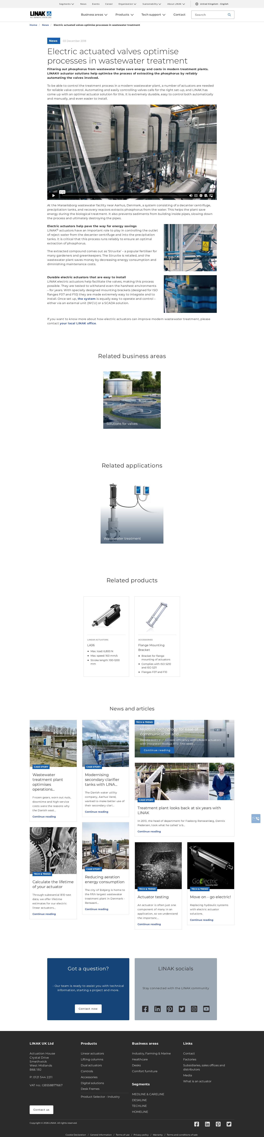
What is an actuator (197, 1081)
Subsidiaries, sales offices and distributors (204, 1067)
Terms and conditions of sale (182, 1135)
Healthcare (140, 1059)
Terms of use (122, 1135)
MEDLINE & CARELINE (148, 1094)
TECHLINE (139, 1106)
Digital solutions (92, 1083)
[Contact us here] (255, 818)
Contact (189, 1053)
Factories (189, 1059)
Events (95, 4)
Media (187, 1075)
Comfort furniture (145, 1071)
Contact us (41, 1109)
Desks (136, 1065)
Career (109, 4)
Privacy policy (141, 1135)
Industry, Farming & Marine (151, 1053)
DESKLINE (139, 1100)
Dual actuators (91, 1065)
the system (87, 298)
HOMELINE (140, 1111)
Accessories (89, 1077)
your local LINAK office (78, 323)
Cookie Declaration (76, 1135)
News (83, 4)
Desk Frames (90, 1089)
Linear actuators (92, 1053)
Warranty (158, 1135)
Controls (87, 1071)
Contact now (88, 1008)
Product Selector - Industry (100, 1096)
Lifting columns (92, 1059)
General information (101, 1135)
